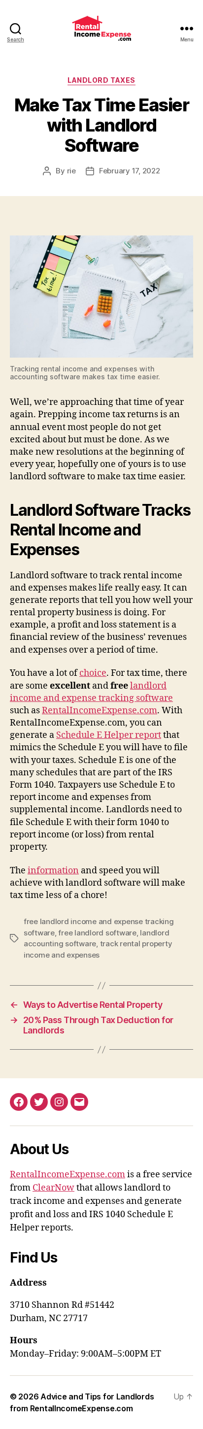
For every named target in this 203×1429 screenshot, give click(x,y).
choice (92, 673)
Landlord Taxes (101, 80)
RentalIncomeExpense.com (99, 710)
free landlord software (97, 932)
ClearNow (53, 1188)
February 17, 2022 (129, 170)
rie (71, 170)
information (53, 870)
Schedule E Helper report (108, 735)
